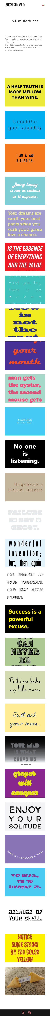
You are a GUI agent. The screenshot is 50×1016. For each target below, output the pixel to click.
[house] (25, 699)
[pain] (25, 271)
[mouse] (25, 402)
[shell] (25, 929)
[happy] (25, 501)
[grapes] (25, 797)
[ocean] (25, 304)
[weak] (25, 666)
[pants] (25, 238)
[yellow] (25, 962)
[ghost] (25, 534)
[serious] (25, 205)
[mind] (25, 764)
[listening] (25, 468)
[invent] (25, 896)
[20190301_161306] (25, 995)
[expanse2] (25, 600)
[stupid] (25, 139)
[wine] (25, 106)
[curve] (25, 863)
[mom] (25, 732)
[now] (25, 337)
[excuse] (25, 633)
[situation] (25, 172)
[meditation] (25, 435)
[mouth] (25, 370)
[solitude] (25, 830)
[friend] (25, 567)
